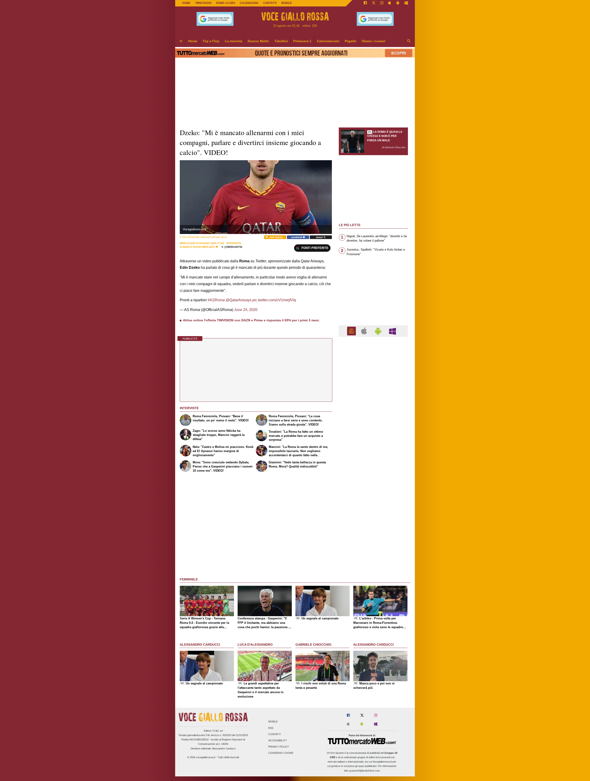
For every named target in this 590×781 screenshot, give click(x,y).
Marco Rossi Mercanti (199, 247)
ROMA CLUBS (225, 3)
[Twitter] (373, 3)
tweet (319, 237)
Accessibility (277, 740)
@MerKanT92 (233, 247)
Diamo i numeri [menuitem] (373, 41)
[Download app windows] (406, 3)
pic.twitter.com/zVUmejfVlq (274, 300)
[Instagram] (382, 3)
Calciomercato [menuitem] (328, 41)
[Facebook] (365, 3)
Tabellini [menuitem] (281, 41)
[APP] (352, 330)
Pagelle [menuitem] (350, 41)
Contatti (274, 734)
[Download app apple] (390, 3)
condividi (297, 237)
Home (186, 3)
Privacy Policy (278, 747)
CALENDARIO (249, 3)
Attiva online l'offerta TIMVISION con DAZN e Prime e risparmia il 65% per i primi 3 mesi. (251, 320)
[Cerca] (409, 41)
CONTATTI (270, 3)
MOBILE (286, 3)
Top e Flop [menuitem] (211, 41)
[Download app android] (398, 3)
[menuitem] (180, 41)
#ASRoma (216, 300)
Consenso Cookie (280, 753)
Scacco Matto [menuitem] (258, 41)
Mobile (273, 721)
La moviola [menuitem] (233, 41)
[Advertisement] (373, 519)
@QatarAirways (238, 300)
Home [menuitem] (192, 41)
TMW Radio (203, 3)
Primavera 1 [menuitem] (302, 41)
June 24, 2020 (245, 310)
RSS (270, 728)
